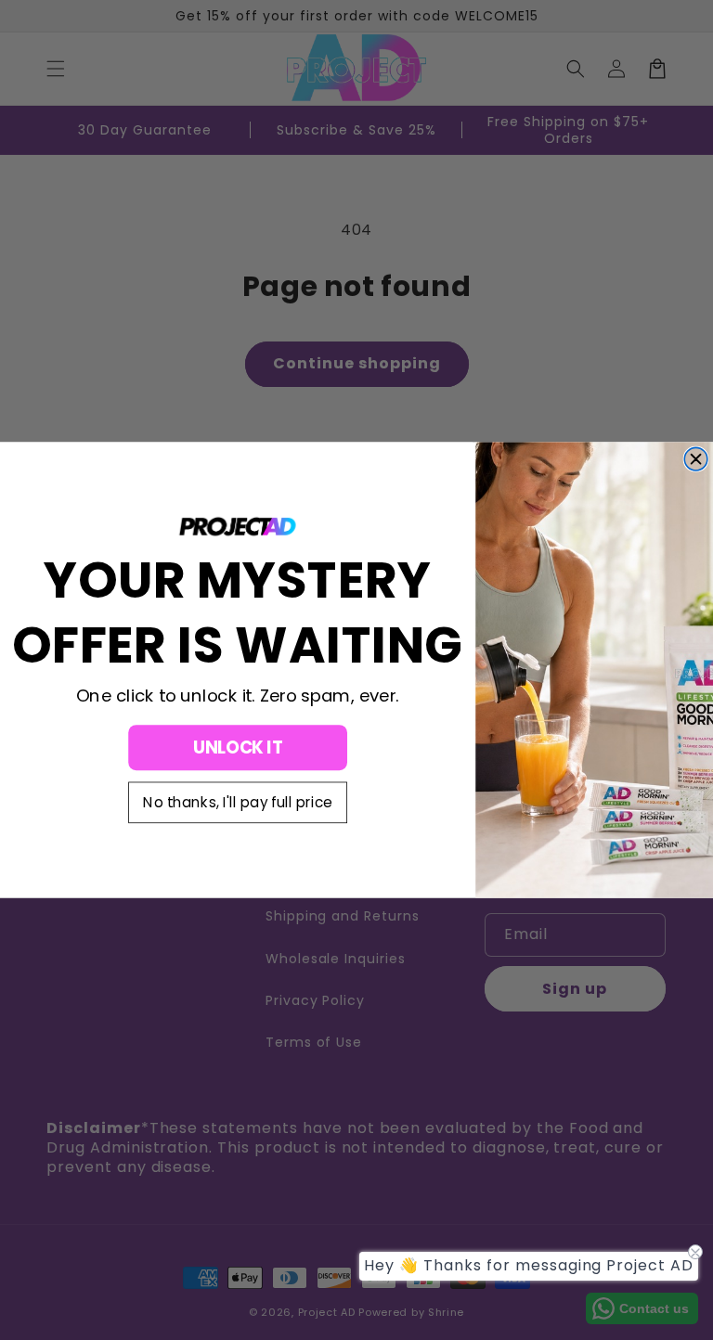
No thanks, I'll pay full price (237, 802)
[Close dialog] (695, 458)
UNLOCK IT (238, 747)
